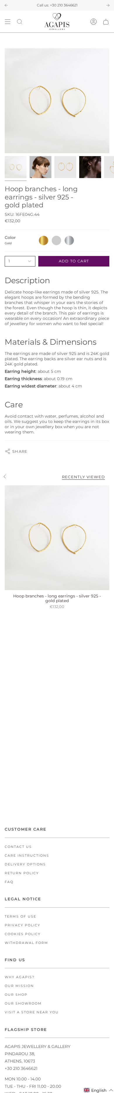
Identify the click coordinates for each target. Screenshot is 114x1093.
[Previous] (6, 5)
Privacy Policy (22, 925)
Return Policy (22, 873)
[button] (98, 1090)
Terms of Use (20, 916)
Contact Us (18, 847)
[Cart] (105, 21)
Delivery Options (25, 864)
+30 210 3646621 (63, 5)
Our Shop (16, 995)
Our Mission (19, 986)
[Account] (93, 21)
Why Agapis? (19, 977)
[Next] (107, 5)
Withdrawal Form (26, 943)
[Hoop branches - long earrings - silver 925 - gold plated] (57, 537)
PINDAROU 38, (20, 1053)
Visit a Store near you (32, 1012)
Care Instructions (27, 856)
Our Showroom (23, 1003)
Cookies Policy (23, 934)
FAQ (9, 882)
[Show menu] (7, 21)
